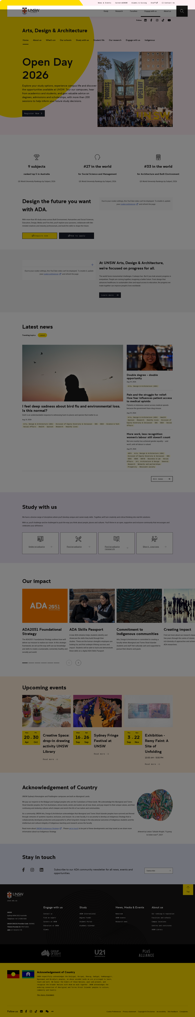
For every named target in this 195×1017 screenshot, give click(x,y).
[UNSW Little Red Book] (52, 1011)
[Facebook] (151, 20)
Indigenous (150, 40)
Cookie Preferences (114, 1011)
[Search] (182, 11)
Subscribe (150, 871)
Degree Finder (85, 918)
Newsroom (119, 914)
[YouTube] (169, 20)
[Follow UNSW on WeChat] (47, 1011)
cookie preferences (128, 204)
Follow (139, 20)
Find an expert (49, 918)
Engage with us (133, 40)
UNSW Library (157, 929)
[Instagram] (157, 20)
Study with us (82, 40)
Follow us (12, 1011)
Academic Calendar (87, 925)
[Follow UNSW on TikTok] (36, 1011)
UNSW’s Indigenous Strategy (49, 828)
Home (25, 40)
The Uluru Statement (45, 995)
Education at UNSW (51, 925)
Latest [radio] (42, 335)
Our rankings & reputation (163, 914)
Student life (98, 40)
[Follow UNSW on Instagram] (30, 1011)
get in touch (73, 828)
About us (37, 40)
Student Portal (85, 922)
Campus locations (159, 922)
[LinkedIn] (145, 20)
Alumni (46, 929)
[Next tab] (78, 663)
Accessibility (161, 1011)
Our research (115, 40)
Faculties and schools (161, 918)
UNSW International (87, 914)
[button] (33, 113)
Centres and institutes (162, 925)
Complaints (184, 1011)
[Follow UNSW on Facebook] (26, 1011)
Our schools (65, 40)
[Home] (30, 11)
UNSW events (120, 918)
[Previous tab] (69, 663)
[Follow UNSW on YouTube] (41, 1011)
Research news (121, 922)
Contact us (47, 914)
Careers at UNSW (50, 922)
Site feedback (173, 1011)
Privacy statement (129, 1011)
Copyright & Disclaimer (146, 1011)
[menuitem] (106, 11)
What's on (50, 40)
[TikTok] (163, 20)
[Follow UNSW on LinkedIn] (21, 1011)
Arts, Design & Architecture (54, 31)
